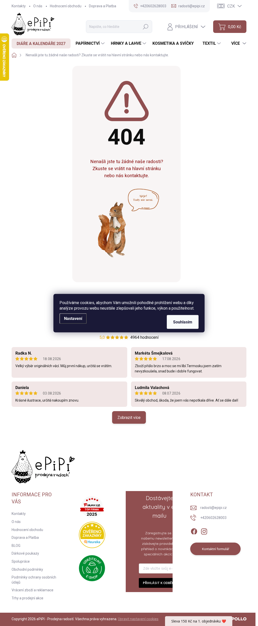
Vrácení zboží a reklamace (32, 590)
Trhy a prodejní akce (27, 598)
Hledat (145, 27)
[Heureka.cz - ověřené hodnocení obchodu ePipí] (92, 535)
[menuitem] (41, 43)
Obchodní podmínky (27, 569)
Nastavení (73, 318)
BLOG (16, 546)
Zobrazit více (129, 417)
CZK (231, 6)
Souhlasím (182, 321)
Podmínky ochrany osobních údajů (34, 579)
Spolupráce (21, 561)
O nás (37, 6)
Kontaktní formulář (215, 549)
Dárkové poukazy (25, 553)
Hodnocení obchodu (65, 6)
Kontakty (19, 6)
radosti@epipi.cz (213, 508)
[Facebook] (194, 530)
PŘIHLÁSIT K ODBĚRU (159, 583)
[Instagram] (204, 530)
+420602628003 (213, 518)
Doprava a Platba (102, 6)
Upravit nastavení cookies (138, 619)
